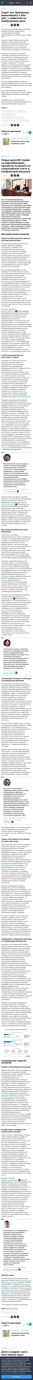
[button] (12, 25)
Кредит (4, 1067)
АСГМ (28, 261)
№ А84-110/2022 (17, 975)
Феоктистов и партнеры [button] (9, 1180)
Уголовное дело (9, 114)
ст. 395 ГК (14, 586)
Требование (6, 939)
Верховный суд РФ (9, 1312)
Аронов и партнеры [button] (8, 311)
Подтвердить (16, 1376)
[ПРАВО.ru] (2, 3)
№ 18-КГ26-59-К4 (7, 1097)
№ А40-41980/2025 (12, 266)
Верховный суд (6, 281)
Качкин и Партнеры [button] (8, 504)
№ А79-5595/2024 (7, 556)
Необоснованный (8, 355)
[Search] (27, 3)
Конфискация (7, 1129)
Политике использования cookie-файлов (13, 1373)
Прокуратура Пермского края (13, 117)
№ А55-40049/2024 (23, 397)
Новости (4, 9)
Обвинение (22, 111)
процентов (16, 529)
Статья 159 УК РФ (9, 120)
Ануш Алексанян (12, 1308)
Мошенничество (9, 111)
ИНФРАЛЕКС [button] (7, 822)
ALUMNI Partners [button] (7, 598)
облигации (14, 238)
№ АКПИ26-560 (11, 1282)
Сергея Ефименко (26, 1280)
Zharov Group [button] (12, 491)
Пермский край (24, 120)
